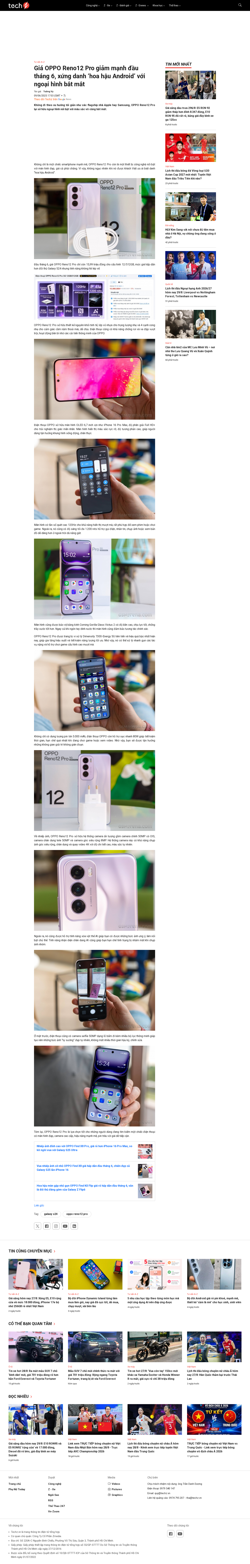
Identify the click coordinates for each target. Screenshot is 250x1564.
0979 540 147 (167, 1488)
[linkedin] (74, 1226)
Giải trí (168, 343)
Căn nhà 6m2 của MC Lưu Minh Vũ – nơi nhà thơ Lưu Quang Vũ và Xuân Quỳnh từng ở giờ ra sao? (190, 351)
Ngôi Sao (53, 1495)
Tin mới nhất (178, 64)
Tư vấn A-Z (39, 62)
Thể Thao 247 (56, 1506)
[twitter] (37, 1226)
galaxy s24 (50, 1214)
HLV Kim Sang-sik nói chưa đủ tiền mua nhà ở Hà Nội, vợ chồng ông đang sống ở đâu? (190, 233)
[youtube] (65, 1226)
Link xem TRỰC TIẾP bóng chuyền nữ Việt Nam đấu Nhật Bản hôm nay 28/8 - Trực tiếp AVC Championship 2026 (94, 1447)
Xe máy (168, 103)
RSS (50, 1500)
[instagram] (56, 1226)
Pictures (117, 1489)
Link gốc (39, 1205)
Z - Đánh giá (122, 5)
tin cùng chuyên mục (31, 1251)
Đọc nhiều (19, 1396)
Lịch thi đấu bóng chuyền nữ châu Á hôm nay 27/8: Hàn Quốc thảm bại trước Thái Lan (212, 1374)
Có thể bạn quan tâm (31, 1323)
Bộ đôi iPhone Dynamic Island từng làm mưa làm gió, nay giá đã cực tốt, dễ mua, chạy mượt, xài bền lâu (93, 1302)
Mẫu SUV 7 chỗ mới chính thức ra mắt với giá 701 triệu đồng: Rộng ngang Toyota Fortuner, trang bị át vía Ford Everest (94, 1374)
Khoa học (158, 5)
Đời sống (169, 225)
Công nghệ (91, 5)
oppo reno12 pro (77, 1214)
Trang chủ (15, 1483)
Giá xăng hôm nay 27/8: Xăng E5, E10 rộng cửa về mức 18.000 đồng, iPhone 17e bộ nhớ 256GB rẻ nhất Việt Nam (35, 1302)
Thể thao (173, 5)
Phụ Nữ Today (17, 1489)
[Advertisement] (94, 138)
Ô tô (11, 1366)
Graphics (117, 1495)
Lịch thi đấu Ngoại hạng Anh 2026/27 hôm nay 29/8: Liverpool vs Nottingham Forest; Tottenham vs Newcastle (190, 292)
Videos (116, 1483)
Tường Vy (48, 91)
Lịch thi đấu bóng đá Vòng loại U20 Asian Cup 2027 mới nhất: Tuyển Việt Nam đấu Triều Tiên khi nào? (188, 174)
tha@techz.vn (194, 1497)
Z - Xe (107, 5)
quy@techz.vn (162, 1493)
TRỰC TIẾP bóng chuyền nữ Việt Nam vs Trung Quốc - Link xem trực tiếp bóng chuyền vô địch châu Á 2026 (212, 1447)
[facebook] (46, 1226)
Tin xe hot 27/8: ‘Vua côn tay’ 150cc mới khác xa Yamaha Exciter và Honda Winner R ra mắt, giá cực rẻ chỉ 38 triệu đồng (154, 1374)
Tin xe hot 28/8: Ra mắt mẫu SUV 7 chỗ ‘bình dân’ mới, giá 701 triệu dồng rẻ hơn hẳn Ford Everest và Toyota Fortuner (33, 1374)
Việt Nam (169, 166)
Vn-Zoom (53, 1511)
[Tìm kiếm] (237, 5)
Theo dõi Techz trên (45, 99)
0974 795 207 (176, 1497)
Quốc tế (169, 284)
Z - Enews (140, 5)
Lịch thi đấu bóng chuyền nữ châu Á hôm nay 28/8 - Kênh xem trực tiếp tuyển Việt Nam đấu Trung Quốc (153, 1447)
